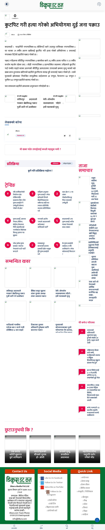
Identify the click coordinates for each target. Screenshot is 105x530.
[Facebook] (69, 135)
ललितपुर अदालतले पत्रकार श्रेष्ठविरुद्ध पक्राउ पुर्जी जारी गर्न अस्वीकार (15, 293)
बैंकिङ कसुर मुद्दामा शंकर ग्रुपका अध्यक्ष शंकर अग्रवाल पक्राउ (38, 293)
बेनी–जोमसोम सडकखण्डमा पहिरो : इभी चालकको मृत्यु (63, 293)
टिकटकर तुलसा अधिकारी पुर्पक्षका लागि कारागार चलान (40, 327)
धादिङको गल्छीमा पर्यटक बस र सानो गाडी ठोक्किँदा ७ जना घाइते (15, 327)
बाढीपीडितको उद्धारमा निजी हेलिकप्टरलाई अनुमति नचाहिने (93, 248)
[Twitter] (64, 135)
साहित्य (85, 514)
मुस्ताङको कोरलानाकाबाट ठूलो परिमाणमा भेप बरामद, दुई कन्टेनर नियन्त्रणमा (64, 328)
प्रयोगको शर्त (52, 510)
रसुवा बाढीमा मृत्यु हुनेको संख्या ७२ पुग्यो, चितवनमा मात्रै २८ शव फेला (95, 188)
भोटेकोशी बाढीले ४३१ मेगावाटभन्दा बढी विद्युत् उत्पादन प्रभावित (94, 232)
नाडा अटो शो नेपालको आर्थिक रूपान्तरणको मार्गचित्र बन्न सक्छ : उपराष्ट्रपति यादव (94, 291)
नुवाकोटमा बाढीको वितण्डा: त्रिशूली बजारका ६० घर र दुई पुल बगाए (95, 212)
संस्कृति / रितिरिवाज (85, 491)
